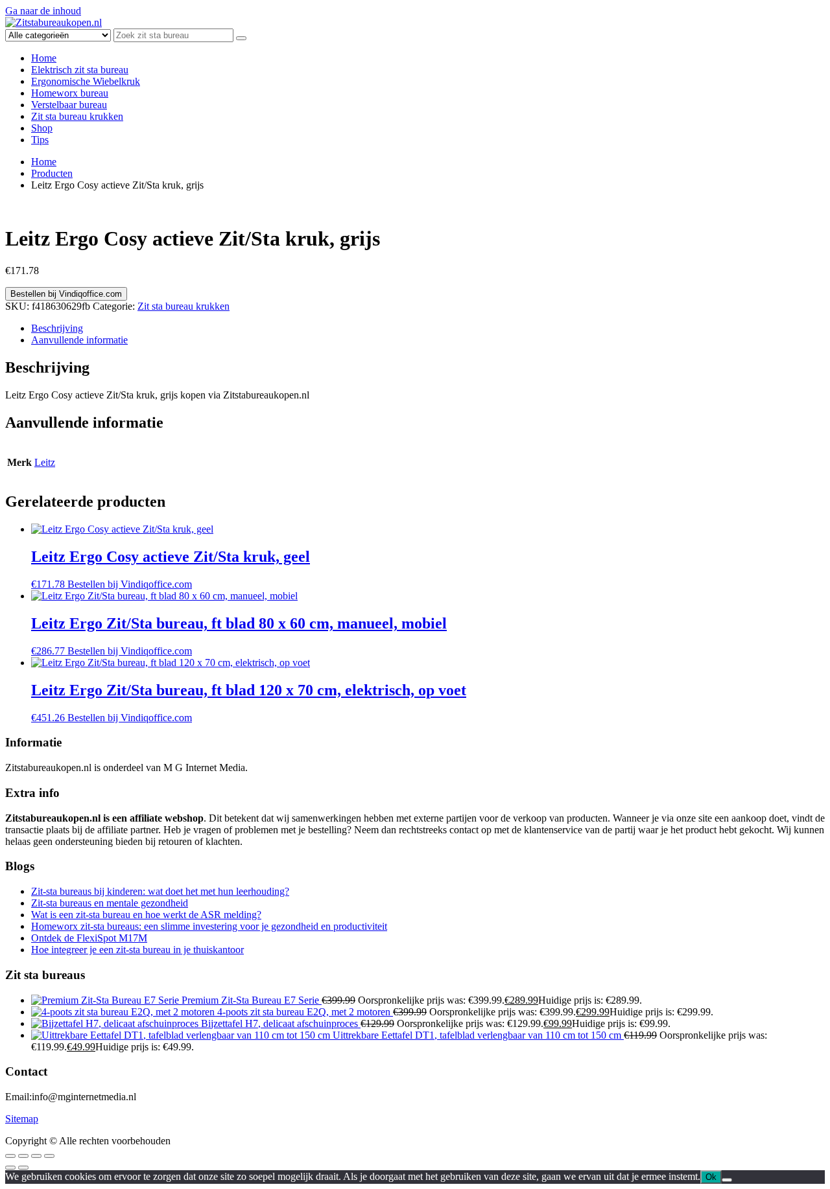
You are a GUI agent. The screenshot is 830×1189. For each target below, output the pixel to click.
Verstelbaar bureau (69, 104)
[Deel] (36, 1156)
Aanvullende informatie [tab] (79, 339)
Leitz (44, 462)
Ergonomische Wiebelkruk (85, 81)
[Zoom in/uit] (10, 1156)
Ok (711, 1177)
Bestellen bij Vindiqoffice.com (66, 294)
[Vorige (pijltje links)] (10, 1168)
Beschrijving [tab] (57, 328)
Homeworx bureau (69, 92)
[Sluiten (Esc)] (49, 1156)
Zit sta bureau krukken (77, 116)
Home (43, 57)
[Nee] (727, 1180)
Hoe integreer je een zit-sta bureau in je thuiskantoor (137, 949)
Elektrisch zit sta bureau (79, 69)
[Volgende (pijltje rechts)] (23, 1168)
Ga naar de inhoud (43, 10)
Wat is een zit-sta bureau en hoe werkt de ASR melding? (146, 914)
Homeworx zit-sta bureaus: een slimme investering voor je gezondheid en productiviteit (209, 926)
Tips (40, 139)
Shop (42, 127)
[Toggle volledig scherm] (23, 1156)
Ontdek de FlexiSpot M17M (89, 937)
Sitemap (21, 1118)
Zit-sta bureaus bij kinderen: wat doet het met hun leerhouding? (160, 891)
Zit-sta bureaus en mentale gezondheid (109, 902)
